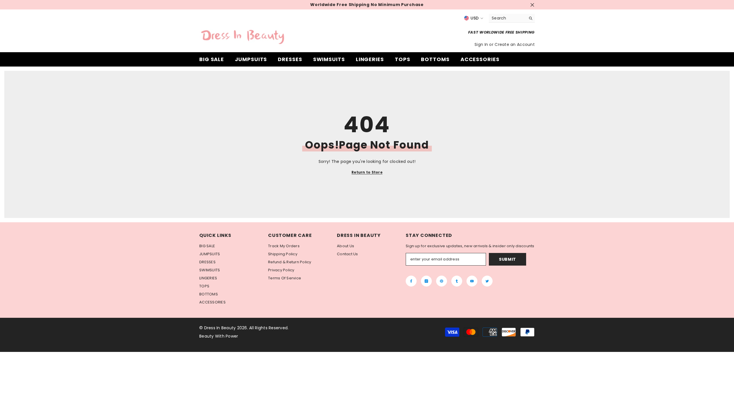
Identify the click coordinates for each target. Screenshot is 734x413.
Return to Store (367, 172)
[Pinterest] (441, 281)
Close (532, 4)
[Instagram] (426, 281)
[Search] (512, 18)
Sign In (482, 44)
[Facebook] (411, 281)
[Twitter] (487, 281)
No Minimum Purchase (397, 4)
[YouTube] (471, 281)
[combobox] (507, 18)
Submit (507, 259)
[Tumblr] (456, 281)
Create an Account (515, 44)
